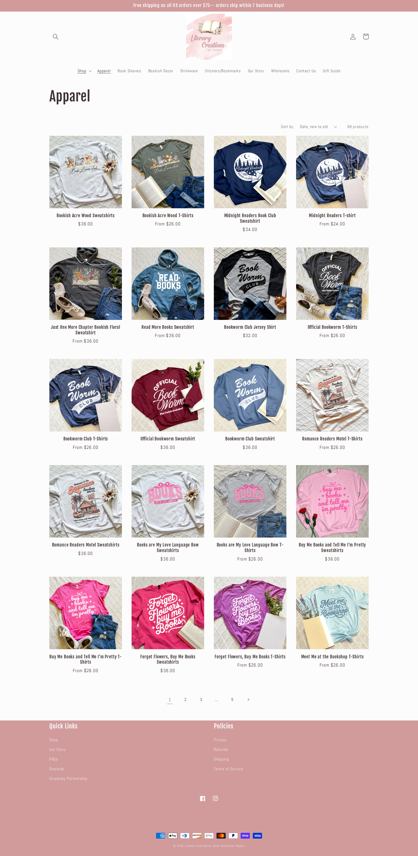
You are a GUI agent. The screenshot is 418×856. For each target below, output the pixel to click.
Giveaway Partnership (68, 778)
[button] (55, 36)
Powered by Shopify (233, 846)
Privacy (220, 739)
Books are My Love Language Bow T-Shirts (250, 547)
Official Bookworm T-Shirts (332, 327)
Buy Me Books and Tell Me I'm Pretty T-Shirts (85, 659)
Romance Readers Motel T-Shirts (332, 439)
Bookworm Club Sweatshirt (250, 439)
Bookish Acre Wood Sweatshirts (86, 215)
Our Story (57, 749)
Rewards (56, 768)
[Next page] (248, 699)
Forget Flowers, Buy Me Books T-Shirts (250, 657)
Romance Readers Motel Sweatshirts (85, 545)
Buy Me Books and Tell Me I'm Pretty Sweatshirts (332, 547)
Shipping (221, 759)
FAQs (53, 759)
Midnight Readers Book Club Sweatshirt (250, 218)
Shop (53, 739)
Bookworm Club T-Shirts (85, 439)
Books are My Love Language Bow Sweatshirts (168, 547)
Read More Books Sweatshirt (168, 327)
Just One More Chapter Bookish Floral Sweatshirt (85, 330)
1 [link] (170, 700)
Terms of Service (228, 768)
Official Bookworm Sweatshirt (168, 439)
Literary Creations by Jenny (202, 846)
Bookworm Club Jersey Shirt (250, 327)
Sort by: (287, 126)
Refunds (221, 749)
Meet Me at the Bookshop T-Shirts (332, 657)
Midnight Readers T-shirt (332, 215)
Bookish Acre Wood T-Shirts (168, 215)
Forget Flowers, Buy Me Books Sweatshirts (167, 659)
